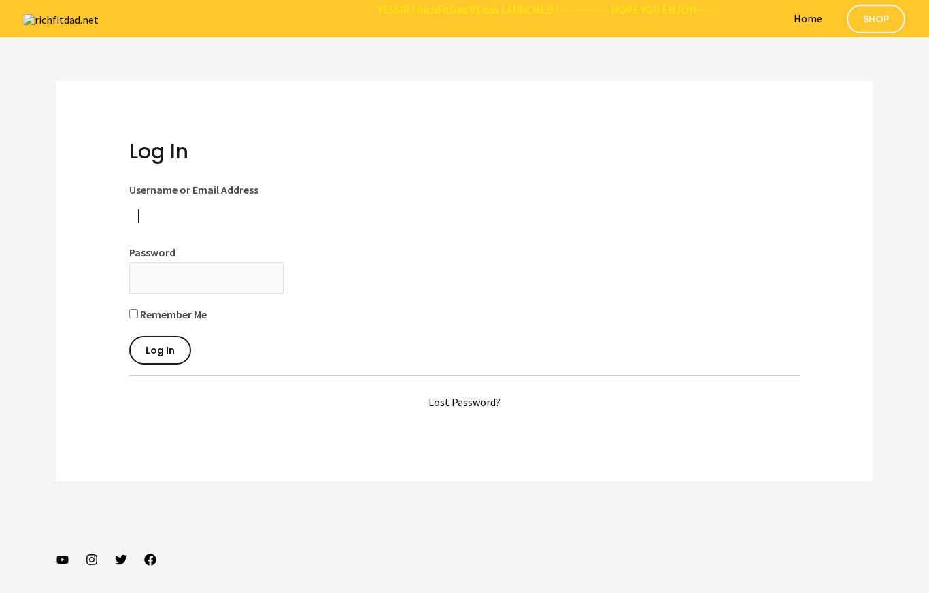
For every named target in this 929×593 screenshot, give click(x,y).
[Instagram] (92, 560)
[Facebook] (150, 560)
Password (152, 252)
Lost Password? (464, 402)
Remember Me (172, 314)
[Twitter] (121, 560)
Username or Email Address (193, 190)
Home (808, 18)
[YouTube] (62, 560)
